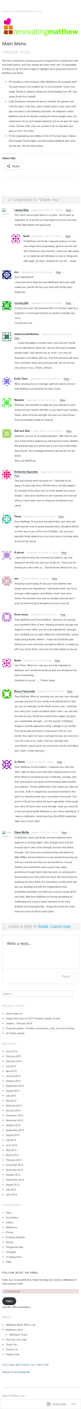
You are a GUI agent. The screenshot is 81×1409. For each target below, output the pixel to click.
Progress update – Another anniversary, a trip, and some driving (40, 1028)
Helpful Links (12, 1354)
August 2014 (12, 1090)
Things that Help (14, 1247)
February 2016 (14, 1061)
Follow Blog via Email (20, 1272)
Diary (8, 1212)
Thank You (11, 1344)
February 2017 (14, 1056)
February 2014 (14, 1105)
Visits (8, 1261)
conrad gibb (21, 303)
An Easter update (15, 1033)
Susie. (43, 926)
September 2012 (15, 1179)
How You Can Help (16, 1339)
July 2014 (11, 1095)
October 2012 (13, 1174)
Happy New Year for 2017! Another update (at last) (33, 1018)
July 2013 (11, 1140)
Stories (9, 1242)
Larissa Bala (21, 210)
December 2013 (14, 1115)
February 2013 (14, 1160)
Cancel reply (60, 926)
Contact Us (12, 1349)
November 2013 (14, 1120)
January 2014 (13, 1110)
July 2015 (11, 1066)
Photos (9, 1232)
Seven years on (14, 1013)
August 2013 (12, 1135)
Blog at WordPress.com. (13, 1395)
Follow (9, 1301)
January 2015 (13, 1076)
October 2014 (13, 1081)
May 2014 (11, 1100)
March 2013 (12, 1155)
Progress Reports (15, 1237)
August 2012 (12, 1184)
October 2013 (13, 1125)
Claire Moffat (21, 832)
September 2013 (15, 1130)
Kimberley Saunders (26, 471)
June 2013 (11, 1145)
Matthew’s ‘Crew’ (18, 1334)
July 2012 (11, 1189)
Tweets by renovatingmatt (15, 1372)
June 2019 (11, 1051)
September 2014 (15, 1085)
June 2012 (11, 1194)
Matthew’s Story (14, 1329)
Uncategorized (13, 1257)
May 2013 (11, 1150)
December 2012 (14, 1164)
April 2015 (11, 1071)
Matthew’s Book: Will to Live (20, 1324)
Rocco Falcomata (24, 691)
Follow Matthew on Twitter (25, 1365)
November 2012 (14, 1169)
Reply (68, 210)
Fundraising (12, 1217)
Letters (9, 1222)
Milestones (11, 1227)
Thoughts (11, 1252)
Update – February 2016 (19, 1023)
